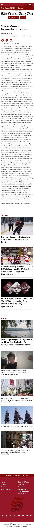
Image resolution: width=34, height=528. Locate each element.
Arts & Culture (6, 489)
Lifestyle (21, 484)
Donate (23, 18)
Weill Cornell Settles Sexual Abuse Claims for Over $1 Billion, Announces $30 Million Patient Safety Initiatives (16, 400)
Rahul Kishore (7, 33)
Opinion (3, 484)
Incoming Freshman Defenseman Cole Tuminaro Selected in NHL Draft (15, 239)
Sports (3, 487)
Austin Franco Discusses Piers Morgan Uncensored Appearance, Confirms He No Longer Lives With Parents (15, 372)
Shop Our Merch (13, 18)
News (3, 482)
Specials (21, 487)
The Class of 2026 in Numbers (12, 8)
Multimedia (22, 489)
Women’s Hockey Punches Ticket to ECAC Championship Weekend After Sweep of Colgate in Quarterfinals (17, 270)
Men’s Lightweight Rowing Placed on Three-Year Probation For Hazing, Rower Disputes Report (16, 342)
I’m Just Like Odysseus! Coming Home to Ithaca (17, 426)
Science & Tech (23, 482)
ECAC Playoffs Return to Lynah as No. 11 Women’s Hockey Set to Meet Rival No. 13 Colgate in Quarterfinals (16, 302)
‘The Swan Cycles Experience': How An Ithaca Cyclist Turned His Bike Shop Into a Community (16, 452)
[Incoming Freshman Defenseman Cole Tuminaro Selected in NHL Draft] (17, 226)
